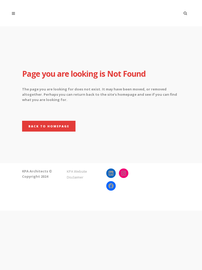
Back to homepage (48, 126)
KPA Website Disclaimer (77, 174)
